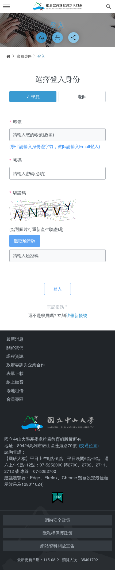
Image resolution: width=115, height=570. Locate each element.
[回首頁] (57, 6)
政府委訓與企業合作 (25, 365)
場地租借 (15, 390)
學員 (35, 96)
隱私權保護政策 (57, 533)
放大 (41, 37)
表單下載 (15, 373)
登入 (41, 56)
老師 (82, 96)
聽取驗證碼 (24, 241)
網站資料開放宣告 (57, 546)
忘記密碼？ (57, 307)
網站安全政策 (57, 520)
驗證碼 (17, 192)
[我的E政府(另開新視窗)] (57, 498)
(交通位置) (89, 445)
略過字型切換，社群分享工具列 (57, 27)
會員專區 (24, 56)
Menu (6, 6)
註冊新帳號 (76, 315)
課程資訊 (15, 356)
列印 (57, 37)
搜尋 (108, 6)
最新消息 (15, 339)
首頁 (8, 56)
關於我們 (15, 347)
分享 (73, 37)
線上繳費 (15, 382)
